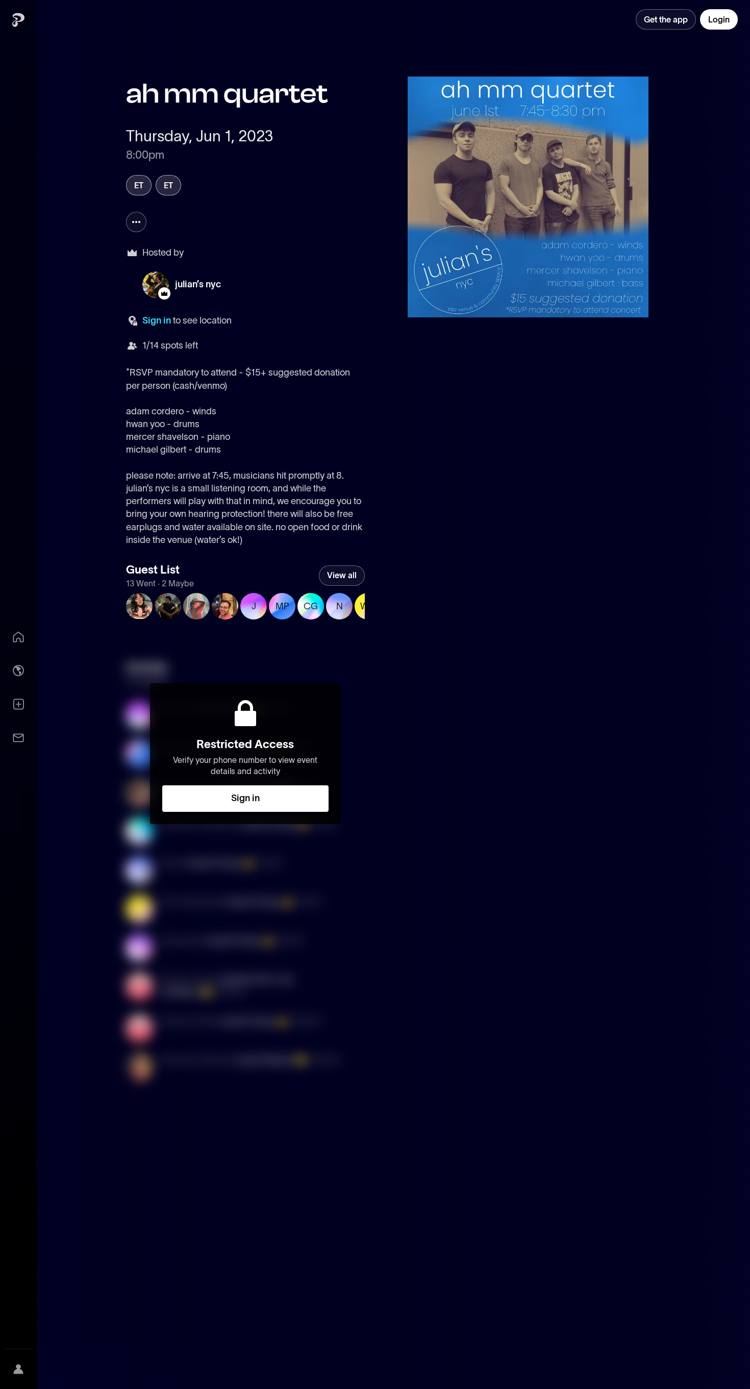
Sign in (156, 320)
